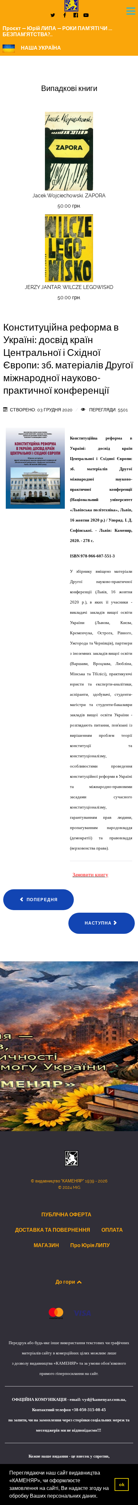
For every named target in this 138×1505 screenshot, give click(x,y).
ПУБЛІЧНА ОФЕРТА (66, 1214)
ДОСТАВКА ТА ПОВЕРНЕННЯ (52, 1230)
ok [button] (122, 1484)
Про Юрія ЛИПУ (90, 1245)
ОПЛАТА (112, 1230)
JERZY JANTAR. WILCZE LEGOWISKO (69, 287)
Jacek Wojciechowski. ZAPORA (69, 196)
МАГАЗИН (46, 1245)
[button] (100, 1497)
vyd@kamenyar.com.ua (103, 1399)
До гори (66, 1282)
